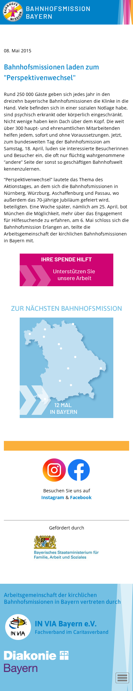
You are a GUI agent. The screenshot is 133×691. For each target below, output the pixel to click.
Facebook (81, 497)
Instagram (52, 497)
